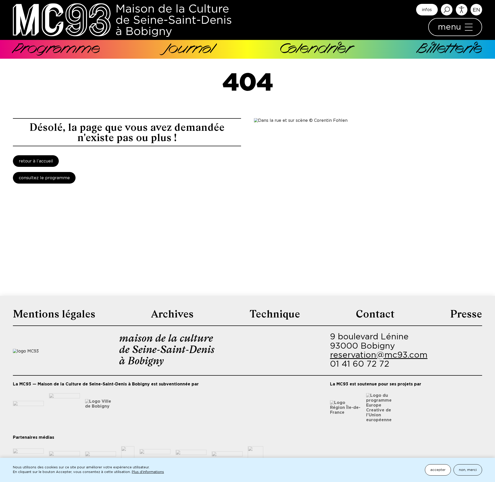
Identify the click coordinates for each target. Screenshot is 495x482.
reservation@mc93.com (378, 355)
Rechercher (446, 9)
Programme (56, 49)
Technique (275, 314)
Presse (466, 314)
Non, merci (468, 470)
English (476, 9)
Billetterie (449, 49)
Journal (189, 49)
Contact (375, 314)
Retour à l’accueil (36, 161)
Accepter (438, 470)
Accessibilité (461, 9)
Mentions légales (54, 314)
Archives (172, 314)
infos (427, 10)
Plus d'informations (148, 472)
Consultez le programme (44, 178)
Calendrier (315, 49)
